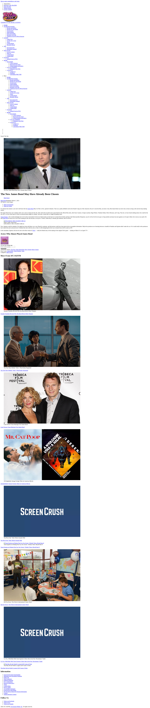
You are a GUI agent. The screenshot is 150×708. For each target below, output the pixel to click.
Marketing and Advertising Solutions (13, 676)
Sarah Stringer (10, 32)
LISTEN (6, 38)
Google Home (10, 43)
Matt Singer (3, 200)
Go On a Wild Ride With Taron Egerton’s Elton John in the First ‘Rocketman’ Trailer (21, 661)
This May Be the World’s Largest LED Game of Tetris (14, 668)
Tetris (33, 230)
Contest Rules (10, 54)
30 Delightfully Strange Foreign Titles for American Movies (15, 483)
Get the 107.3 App (11, 40)
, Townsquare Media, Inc (16, 706)
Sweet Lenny (10, 30)
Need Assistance (8, 679)
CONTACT (10, 70)
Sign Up (9, 53)
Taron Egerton (4, 217)
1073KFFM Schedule (9, 26)
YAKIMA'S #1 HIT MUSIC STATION (10, 22)
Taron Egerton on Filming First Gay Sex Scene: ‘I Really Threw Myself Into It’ (20, 547)
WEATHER (10, 61)
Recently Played (11, 45)
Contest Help (10, 56)
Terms (5, 684)
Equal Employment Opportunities (12, 674)
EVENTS (6, 57)
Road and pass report (15, 64)
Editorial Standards (8, 680)
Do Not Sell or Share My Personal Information (15, 691)
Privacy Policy (7, 687)
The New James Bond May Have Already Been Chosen (25, 249)
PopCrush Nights (11, 33)
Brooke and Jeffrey (11, 28)
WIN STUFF (7, 50)
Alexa (8, 42)
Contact (6, 693)
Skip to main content (6, 1)
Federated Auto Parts (15, 69)
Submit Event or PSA (12, 59)
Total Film (5, 218)
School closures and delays (16, 66)
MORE (5, 60)
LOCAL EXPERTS (12, 67)
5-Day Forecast (14, 63)
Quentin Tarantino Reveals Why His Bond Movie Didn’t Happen (17, 313)
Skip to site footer (15, 1)
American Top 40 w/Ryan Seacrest (15, 36)
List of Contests (11, 52)
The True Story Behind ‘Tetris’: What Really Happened (14, 370)
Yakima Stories (7, 8)
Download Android (11, 49)
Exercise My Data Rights (10, 690)
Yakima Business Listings (10, 694)
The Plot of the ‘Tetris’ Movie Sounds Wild (11, 540)
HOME (6, 25)
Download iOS (10, 47)
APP (5, 46)
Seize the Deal (7, 6)
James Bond (31, 208)
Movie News (9, 252)
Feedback (12, 73)
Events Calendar (8, 9)
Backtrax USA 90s (11, 35)
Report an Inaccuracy (9, 683)
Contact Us (13, 71)
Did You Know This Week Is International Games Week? (15, 604)
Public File (6, 677)
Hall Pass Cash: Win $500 (10, 5)
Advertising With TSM (15, 74)
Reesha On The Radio (12, 29)
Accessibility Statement (9, 689)
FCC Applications (8, 681)
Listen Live (9, 39)
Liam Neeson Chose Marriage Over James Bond (13, 427)
